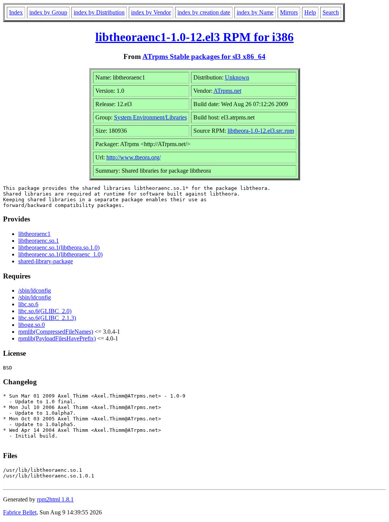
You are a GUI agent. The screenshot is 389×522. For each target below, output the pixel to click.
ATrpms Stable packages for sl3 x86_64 (204, 56)
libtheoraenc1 (34, 234)
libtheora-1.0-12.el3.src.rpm (261, 130)
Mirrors (289, 12)
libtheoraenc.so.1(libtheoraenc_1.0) (60, 254)
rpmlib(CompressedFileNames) (55, 331)
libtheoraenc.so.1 (38, 240)
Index (16, 12)
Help (310, 12)
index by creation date (203, 12)
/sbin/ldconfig (34, 290)
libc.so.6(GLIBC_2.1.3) (47, 318)
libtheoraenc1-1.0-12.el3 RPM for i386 (194, 37)
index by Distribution (99, 12)
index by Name (255, 12)
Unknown (237, 77)
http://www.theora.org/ (133, 157)
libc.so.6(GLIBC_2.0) (44, 311)
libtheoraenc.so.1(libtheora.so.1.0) (59, 247)
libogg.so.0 (31, 324)
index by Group (48, 12)
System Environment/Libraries (150, 117)
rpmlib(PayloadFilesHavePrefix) (57, 338)
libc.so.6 (28, 304)
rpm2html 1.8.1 (55, 499)
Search (331, 12)
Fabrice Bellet (19, 512)
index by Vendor (151, 12)
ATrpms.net (227, 91)
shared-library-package (45, 261)
